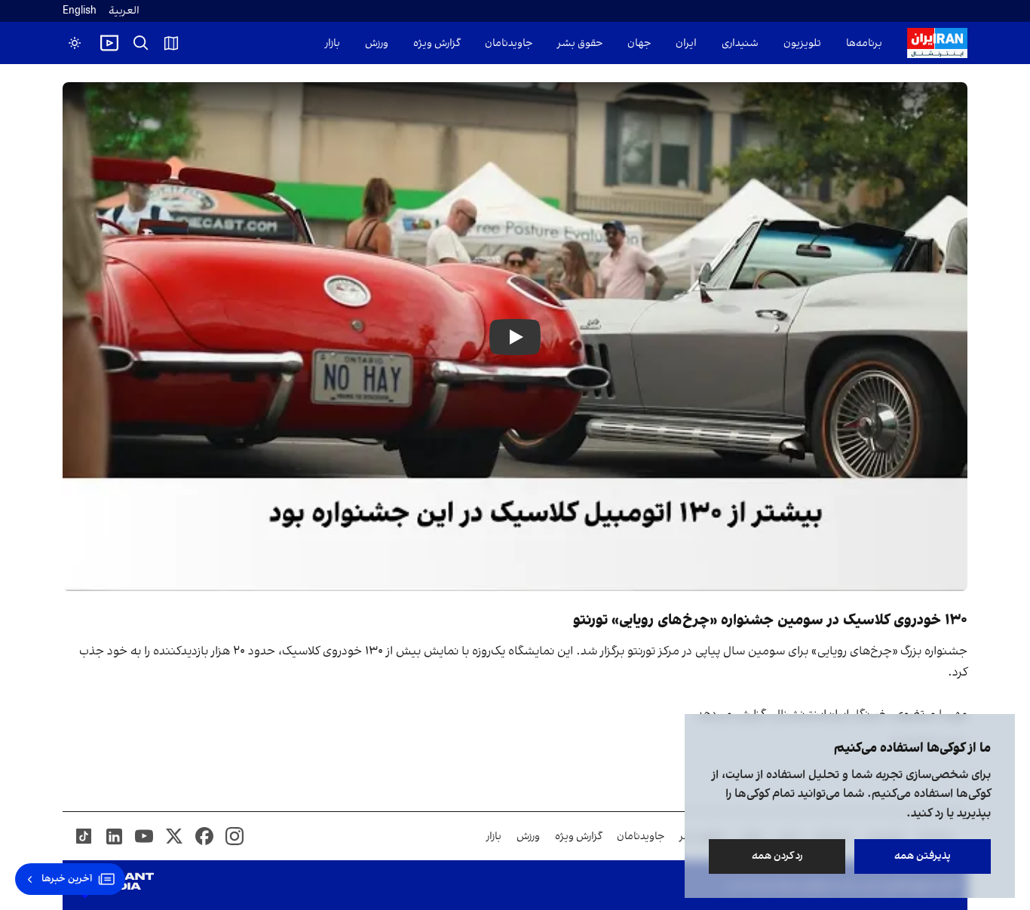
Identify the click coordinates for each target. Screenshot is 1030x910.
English (80, 11)
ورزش (376, 43)
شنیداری (740, 43)
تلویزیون (802, 43)
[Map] (171, 43)
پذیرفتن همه (922, 856)
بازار (332, 43)
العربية (124, 11)
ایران (686, 43)
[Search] (141, 43)
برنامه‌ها (864, 43)
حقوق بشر (579, 43)
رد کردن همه (777, 856)
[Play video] (109, 43)
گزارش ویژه (436, 43)
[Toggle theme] (75, 43)
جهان (639, 43)
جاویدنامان (508, 43)
